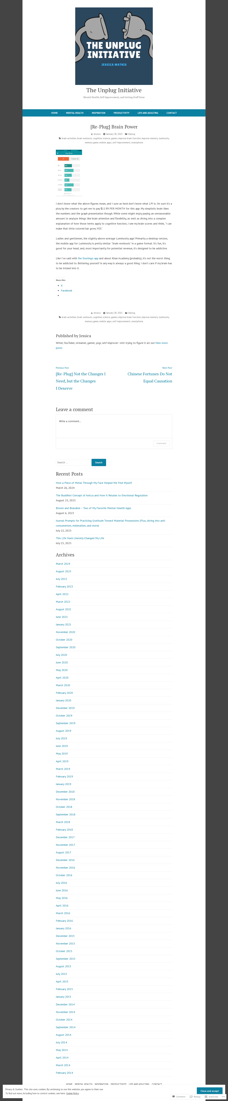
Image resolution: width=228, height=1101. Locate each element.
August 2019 (63, 731)
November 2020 (65, 632)
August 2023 (63, 571)
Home (54, 112)
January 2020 (63, 700)
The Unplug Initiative (114, 90)
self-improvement (121, 142)
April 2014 (62, 1057)
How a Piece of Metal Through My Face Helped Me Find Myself (94, 483)
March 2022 (63, 601)
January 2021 (63, 624)
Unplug (131, 133)
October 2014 (64, 1019)
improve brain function (129, 138)
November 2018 (65, 799)
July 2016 (61, 883)
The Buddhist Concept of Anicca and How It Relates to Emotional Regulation (102, 495)
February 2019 (64, 776)
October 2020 (64, 639)
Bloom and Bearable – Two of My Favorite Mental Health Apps (93, 508)
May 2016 (62, 898)
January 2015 (63, 996)
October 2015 (64, 951)
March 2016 (63, 913)
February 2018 (64, 829)
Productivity (121, 112)
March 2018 (63, 822)
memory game (91, 142)
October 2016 (64, 875)
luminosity (164, 138)
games (114, 138)
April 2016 (62, 905)
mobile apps (105, 142)
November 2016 (65, 867)
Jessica (97, 133)
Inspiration (98, 112)
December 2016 (65, 860)
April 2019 (62, 761)
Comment (161, 443)
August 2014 (63, 1035)
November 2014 (65, 1012)
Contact (172, 112)
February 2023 (64, 586)
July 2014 (61, 1042)
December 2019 (65, 708)
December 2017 (65, 837)
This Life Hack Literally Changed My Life (80, 538)
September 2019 (65, 723)
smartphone (137, 142)
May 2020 (62, 670)
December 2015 (65, 936)
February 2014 (64, 1073)
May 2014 (62, 1050)
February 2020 (64, 693)
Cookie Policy (72, 1093)
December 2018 (65, 791)
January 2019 (63, 784)
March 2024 (63, 563)
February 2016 (64, 920)
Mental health (74, 112)
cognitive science (101, 138)
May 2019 (62, 753)
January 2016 (63, 928)
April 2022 (62, 594)
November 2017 (65, 845)
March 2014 (63, 1065)
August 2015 (63, 966)
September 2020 (65, 647)
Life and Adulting (148, 112)
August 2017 (63, 852)
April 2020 (62, 677)
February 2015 (64, 989)
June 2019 (62, 746)
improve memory (150, 138)
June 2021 (62, 617)
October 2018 (64, 807)
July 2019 (61, 738)
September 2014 (65, 1027)
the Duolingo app (88, 258)
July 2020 (61, 655)
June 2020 (62, 662)
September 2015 (65, 958)
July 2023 (61, 579)
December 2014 (65, 1004)
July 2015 (61, 974)
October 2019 (64, 715)
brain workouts (84, 138)
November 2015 (65, 943)
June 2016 (62, 890)
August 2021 (63, 609)
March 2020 (63, 685)
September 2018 (65, 814)
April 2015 (62, 981)
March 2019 (63, 769)
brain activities (69, 138)
